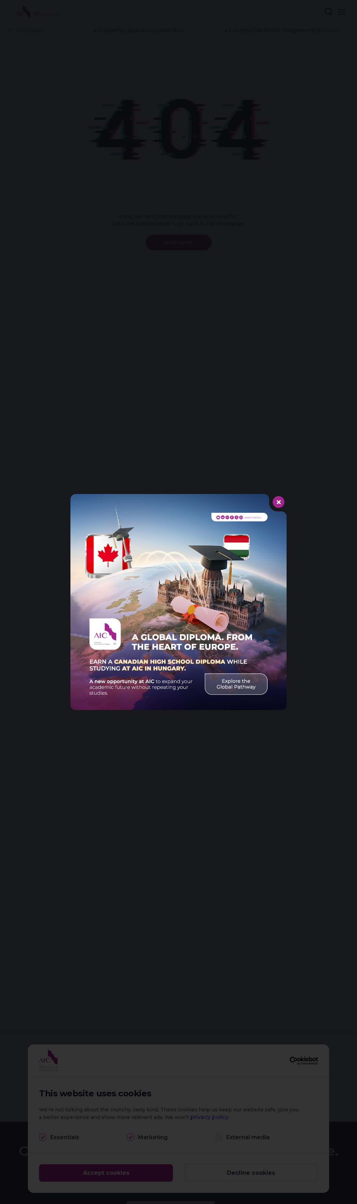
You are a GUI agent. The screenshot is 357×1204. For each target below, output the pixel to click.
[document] (178, 602)
